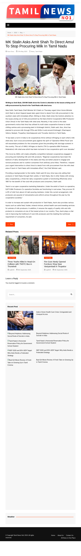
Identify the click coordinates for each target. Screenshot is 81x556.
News (32, 51)
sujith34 (11, 270)
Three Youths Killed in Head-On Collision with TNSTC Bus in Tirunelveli (21, 264)
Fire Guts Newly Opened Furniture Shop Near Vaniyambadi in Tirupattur (55, 264)
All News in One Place (68, 538)
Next (69, 224)
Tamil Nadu (38, 51)
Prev (11, 224)
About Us (61, 535)
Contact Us (69, 535)
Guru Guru (10, 51)
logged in (18, 283)
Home (53, 535)
